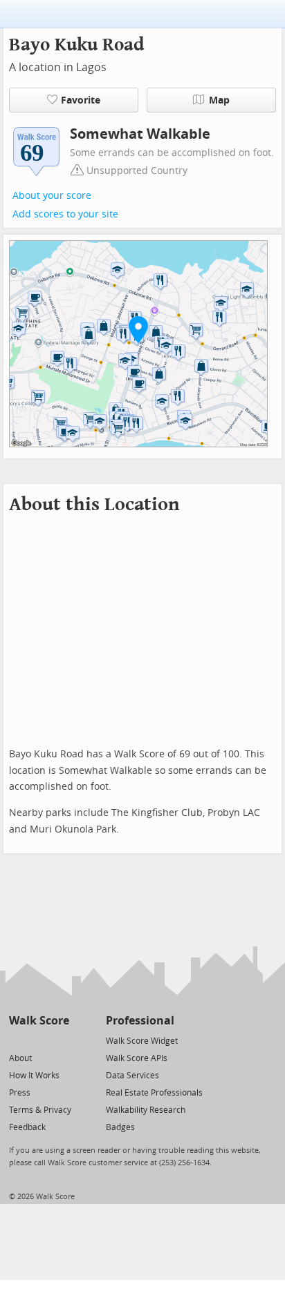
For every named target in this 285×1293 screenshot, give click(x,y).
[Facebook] (38, 1040)
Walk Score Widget (142, 1041)
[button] (138, 329)
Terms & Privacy (40, 1110)
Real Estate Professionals (154, 1093)
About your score (51, 196)
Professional (140, 1020)
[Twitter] (17, 1040)
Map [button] (219, 100)
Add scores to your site (65, 214)
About (20, 1058)
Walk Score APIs (136, 1058)
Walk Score (39, 1020)
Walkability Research (145, 1110)
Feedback (27, 1127)
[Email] (60, 1040)
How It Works (34, 1075)
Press (19, 1093)
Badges (120, 1127)
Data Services (132, 1075)
